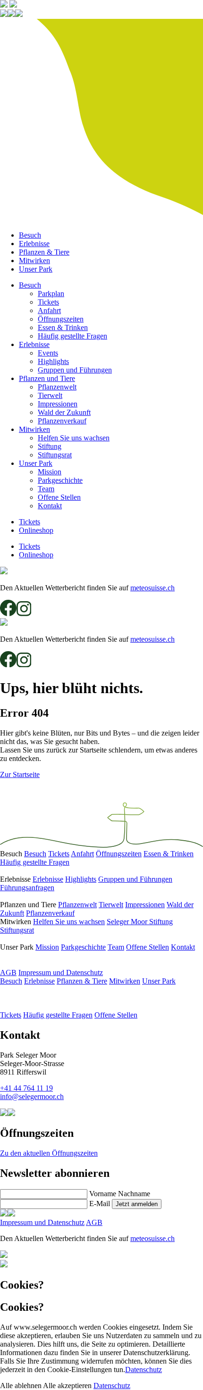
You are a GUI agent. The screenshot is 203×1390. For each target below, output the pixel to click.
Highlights (53, 361)
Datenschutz (143, 1369)
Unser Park (35, 269)
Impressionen (57, 404)
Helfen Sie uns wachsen (74, 438)
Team (46, 489)
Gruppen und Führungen (75, 370)
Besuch (30, 235)
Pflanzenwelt (57, 387)
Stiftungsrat (55, 455)
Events (48, 353)
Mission (49, 472)
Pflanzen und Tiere (47, 378)
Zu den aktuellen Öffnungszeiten (49, 1153)
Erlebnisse (34, 244)
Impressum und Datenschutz (60, 972)
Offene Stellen (59, 497)
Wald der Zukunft (64, 412)
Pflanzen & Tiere (44, 252)
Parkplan (51, 294)
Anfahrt (49, 310)
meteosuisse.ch (152, 588)
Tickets (48, 302)
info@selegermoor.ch (32, 1096)
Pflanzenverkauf (62, 421)
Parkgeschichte (60, 480)
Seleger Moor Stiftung (140, 922)
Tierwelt (50, 395)
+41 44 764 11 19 (26, 1088)
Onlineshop (36, 530)
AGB (8, 972)
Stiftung (49, 446)
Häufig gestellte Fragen (72, 336)
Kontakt (50, 506)
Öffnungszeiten (61, 319)
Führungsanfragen (27, 888)
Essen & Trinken (63, 327)
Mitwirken (34, 260)
